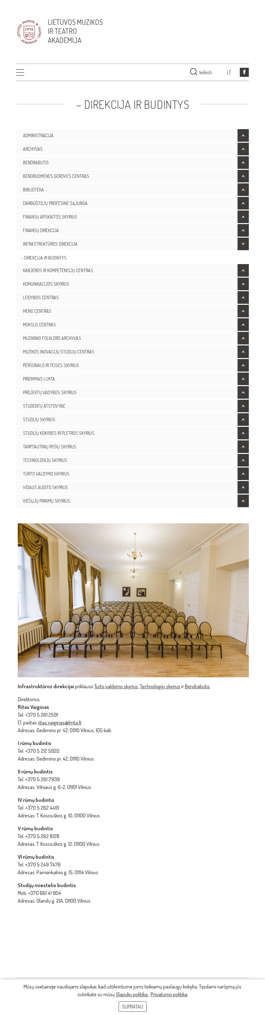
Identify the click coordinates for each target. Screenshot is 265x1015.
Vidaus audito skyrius (45, 487)
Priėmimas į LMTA (39, 379)
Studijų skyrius (39, 419)
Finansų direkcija (41, 230)
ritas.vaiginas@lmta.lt (59, 722)
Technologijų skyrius (45, 460)
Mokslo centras (39, 324)
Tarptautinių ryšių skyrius (49, 446)
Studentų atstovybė (44, 406)
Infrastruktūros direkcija (50, 244)
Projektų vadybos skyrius (50, 392)
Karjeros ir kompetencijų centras (58, 270)
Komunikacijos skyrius (46, 284)
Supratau (132, 1006)
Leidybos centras (41, 297)
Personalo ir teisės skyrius (51, 365)
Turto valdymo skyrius (46, 474)
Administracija (38, 135)
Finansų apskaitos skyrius (50, 217)
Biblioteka (33, 189)
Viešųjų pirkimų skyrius (46, 501)
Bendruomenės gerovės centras (56, 176)
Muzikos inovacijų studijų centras (58, 351)
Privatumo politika (169, 994)
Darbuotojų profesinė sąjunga (55, 203)
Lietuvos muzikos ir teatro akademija (75, 31)
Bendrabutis (36, 162)
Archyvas (33, 149)
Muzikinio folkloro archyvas (52, 338)
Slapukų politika (132, 994)
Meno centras (37, 311)
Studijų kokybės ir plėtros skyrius (58, 433)
